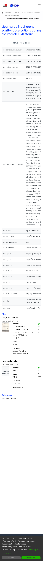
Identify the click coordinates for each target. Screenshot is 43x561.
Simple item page (21, 43)
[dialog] (21, 548)
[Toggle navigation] (39, 5)
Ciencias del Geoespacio (31, 13)
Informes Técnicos (12, 16)
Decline (11, 558)
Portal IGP (8, 13)
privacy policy (34, 549)
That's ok (31, 558)
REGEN (17, 13)
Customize (6, 553)
